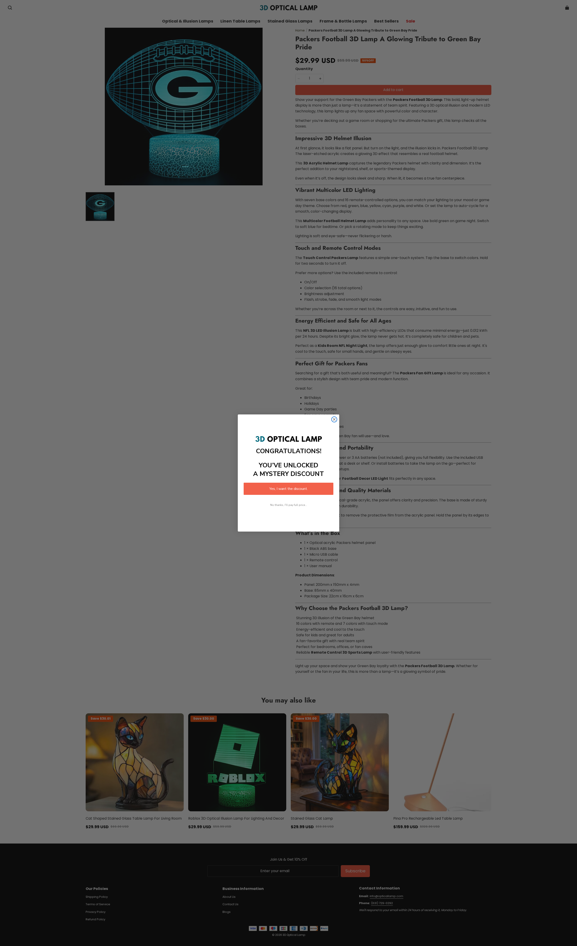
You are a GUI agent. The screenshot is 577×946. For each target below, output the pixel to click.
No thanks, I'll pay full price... (288, 505)
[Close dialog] (334, 419)
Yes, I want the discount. (288, 488)
